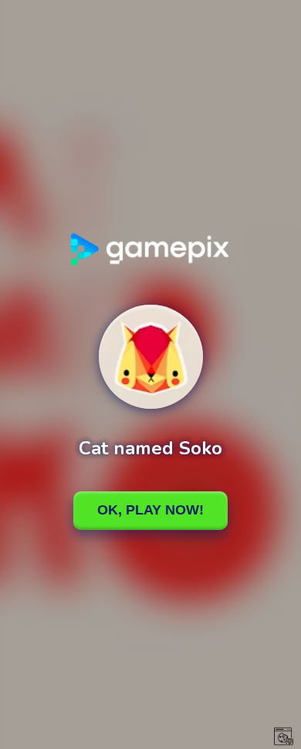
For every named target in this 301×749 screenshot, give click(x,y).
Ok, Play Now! (150, 510)
